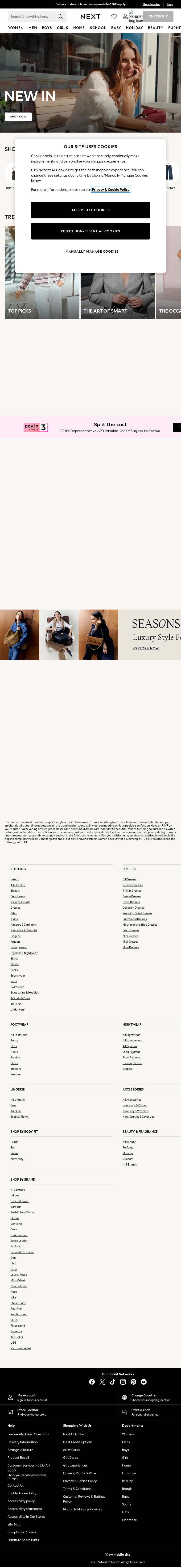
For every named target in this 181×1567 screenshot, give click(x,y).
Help (170, 4)
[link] (125, 16)
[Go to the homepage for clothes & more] (90, 16)
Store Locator (151, 4)
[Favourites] (114, 16)
